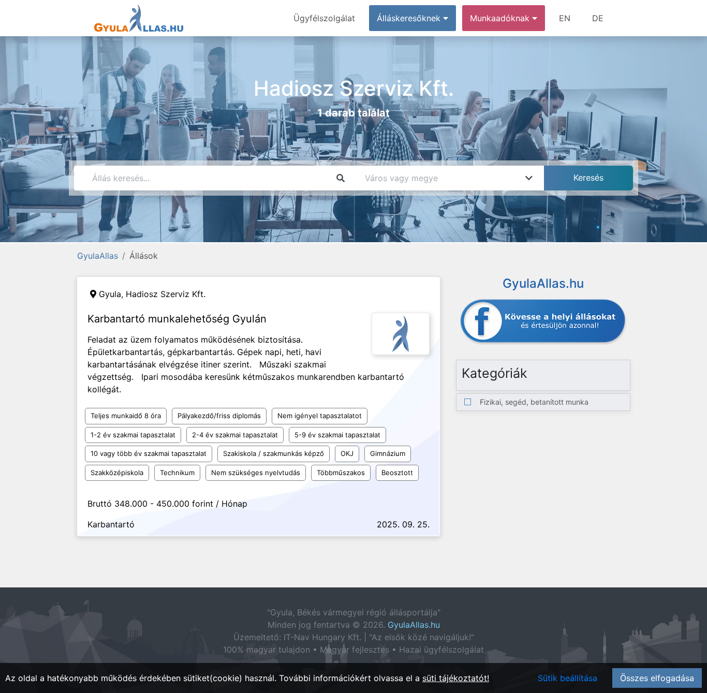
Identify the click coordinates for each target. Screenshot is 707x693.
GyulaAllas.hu (414, 625)
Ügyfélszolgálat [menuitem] (324, 18)
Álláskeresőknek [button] (410, 18)
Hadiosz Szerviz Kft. (165, 294)
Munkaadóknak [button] (501, 18)
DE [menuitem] (597, 18)
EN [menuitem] (564, 18)
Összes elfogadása (657, 678)
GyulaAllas (97, 255)
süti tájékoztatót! (455, 678)
